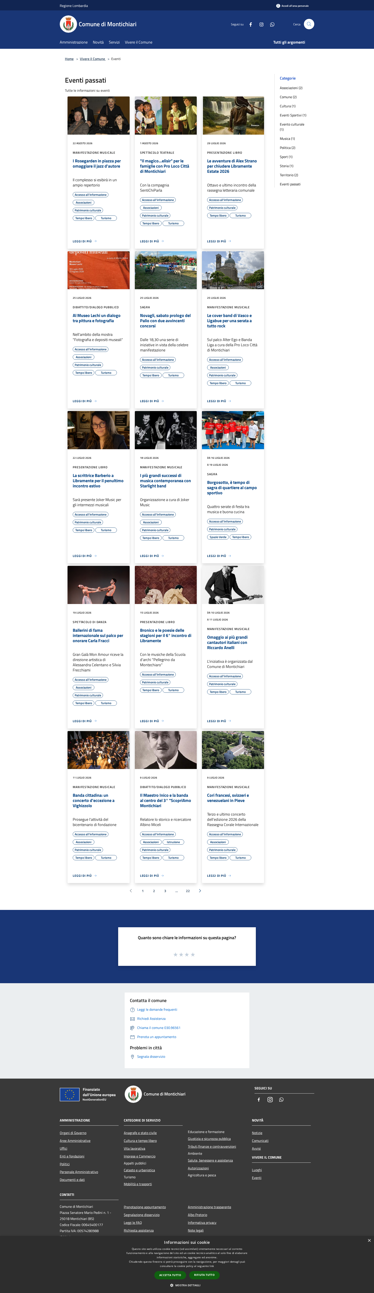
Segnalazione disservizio (142, 1214)
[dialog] (187, 1264)
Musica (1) (287, 138)
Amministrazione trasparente (209, 1207)
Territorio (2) (289, 175)
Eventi (256, 1177)
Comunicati (260, 1140)
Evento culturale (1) (292, 127)
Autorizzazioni (198, 1168)
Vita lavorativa (134, 1148)
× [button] (369, 1240)
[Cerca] (309, 24)
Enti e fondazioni (72, 1156)
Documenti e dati (72, 1179)
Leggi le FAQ (133, 1222)
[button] (186, 1285)
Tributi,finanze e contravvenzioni (212, 1146)
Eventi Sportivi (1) (293, 115)
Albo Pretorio (197, 1214)
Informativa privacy (202, 1222)
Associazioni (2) (291, 87)
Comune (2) (288, 97)
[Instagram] (259, 24)
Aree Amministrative (75, 1140)
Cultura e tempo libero (140, 1140)
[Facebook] (249, 24)
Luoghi (257, 1169)
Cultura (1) (287, 106)
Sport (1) (286, 156)
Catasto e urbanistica (139, 1170)
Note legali (196, 1230)
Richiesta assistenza (139, 1230)
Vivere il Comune (93, 58)
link (212, 1266)
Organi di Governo (73, 1132)
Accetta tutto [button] (170, 1275)
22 (188, 890)
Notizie (257, 1132)
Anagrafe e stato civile (140, 1132)
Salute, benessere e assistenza (210, 1160)
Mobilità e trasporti (138, 1184)
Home (69, 58)
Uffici (63, 1148)
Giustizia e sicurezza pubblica (209, 1138)
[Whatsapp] (270, 24)
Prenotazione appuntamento (145, 1207)
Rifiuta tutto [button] (204, 1275)
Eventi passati (290, 184)
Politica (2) (287, 147)
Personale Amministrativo (79, 1171)
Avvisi (256, 1148)
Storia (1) (286, 165)
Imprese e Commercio (139, 1156)
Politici (65, 1164)
